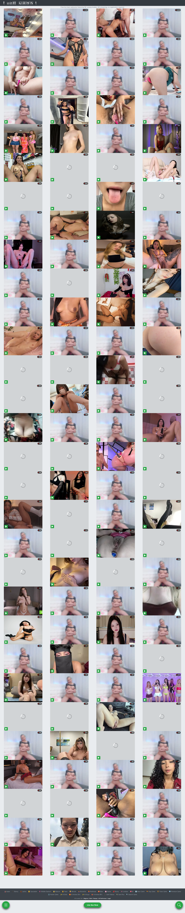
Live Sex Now (92, 905)
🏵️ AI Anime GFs (74, 894)
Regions (86, 898)
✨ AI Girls (63, 894)
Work (90, 898)
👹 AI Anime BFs (96, 894)
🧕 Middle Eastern (45, 891)
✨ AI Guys (85, 894)
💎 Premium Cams (175, 891)
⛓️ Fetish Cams (53, 894)
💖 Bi (131, 891)
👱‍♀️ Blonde (72, 891)
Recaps (95, 898)
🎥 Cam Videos (109, 894)
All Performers (102, 898)
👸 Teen (64, 891)
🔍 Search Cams (131, 894)
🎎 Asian (7, 891)
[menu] (6, 905)
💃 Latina (23, 891)
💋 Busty (116, 891)
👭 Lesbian (124, 891)
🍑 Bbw (100, 891)
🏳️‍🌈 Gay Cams (150, 891)
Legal (109, 898)
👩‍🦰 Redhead (92, 891)
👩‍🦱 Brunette (82, 891)
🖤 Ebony (15, 891)
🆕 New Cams (140, 891)
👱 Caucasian (32, 891)
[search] (179, 905)
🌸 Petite (108, 891)
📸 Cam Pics (120, 894)
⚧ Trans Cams (162, 891)
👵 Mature (56, 891)
